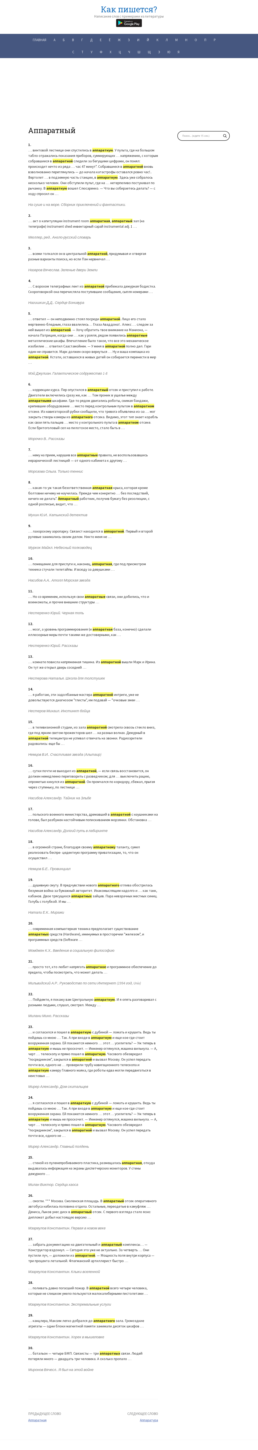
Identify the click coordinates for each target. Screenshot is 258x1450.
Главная (39, 40)
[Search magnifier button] (225, 136)
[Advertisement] (129, 98)
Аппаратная (37, 1420)
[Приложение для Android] (129, 22)
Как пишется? (129, 9)
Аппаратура (149, 1420)
